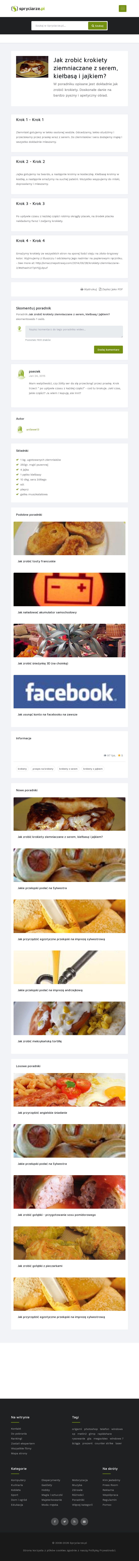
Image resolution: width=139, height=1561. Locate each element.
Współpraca (110, 1494)
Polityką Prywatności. (102, 1550)
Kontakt (16, 1428)
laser (118, 1443)
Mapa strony (19, 1453)
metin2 (82, 1433)
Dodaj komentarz (108, 349)
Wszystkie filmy (21, 1448)
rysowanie (78, 1438)
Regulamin (110, 1499)
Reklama (108, 1490)
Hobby (46, 1490)
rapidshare (105, 1433)
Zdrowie (77, 1490)
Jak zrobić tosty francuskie (37, 561)
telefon (104, 1429)
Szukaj (98, 25)
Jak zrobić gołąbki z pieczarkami (40, 1266)
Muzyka (77, 1485)
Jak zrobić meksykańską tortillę (40, 1041)
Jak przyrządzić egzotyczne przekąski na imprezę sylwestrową (61, 939)
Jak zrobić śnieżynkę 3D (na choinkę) (43, 663)
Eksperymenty (51, 1480)
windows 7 (117, 1438)
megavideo (101, 1438)
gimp (92, 1433)
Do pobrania (19, 1433)
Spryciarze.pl (78, 1542)
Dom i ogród (19, 1499)
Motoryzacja (80, 1480)
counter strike (104, 1443)
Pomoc (107, 1504)
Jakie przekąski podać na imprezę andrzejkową (50, 990)
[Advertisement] (69, 1371)
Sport (14, 1494)
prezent (87, 1443)
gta (89, 1438)
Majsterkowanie (52, 1499)
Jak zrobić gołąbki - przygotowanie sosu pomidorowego (57, 1215)
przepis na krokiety (43, 768)
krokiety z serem (68, 768)
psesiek (34, 371)
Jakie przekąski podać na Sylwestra (42, 888)
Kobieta (16, 1490)
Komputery (18, 1480)
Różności (78, 1494)
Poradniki (78, 1499)
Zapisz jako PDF (112, 289)
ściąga (76, 1443)
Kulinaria (17, 1485)
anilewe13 (32, 429)
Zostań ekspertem (23, 1443)
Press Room (110, 1485)
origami (77, 1429)
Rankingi (16, 1438)
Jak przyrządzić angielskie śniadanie (42, 1112)
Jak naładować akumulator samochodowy (47, 612)
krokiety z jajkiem (93, 768)
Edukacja (17, 1504)
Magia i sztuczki (52, 1494)
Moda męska (50, 1504)
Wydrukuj (90, 289)
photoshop (91, 1429)
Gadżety (47, 1485)
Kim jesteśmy (111, 1480)
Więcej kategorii (82, 1504)
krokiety (22, 768)
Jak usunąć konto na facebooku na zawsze (47, 714)
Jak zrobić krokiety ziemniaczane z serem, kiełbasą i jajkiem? (60, 837)
